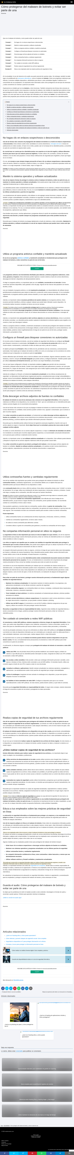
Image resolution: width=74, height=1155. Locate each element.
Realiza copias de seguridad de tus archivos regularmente (22, 123)
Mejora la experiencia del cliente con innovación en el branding (57, 991)
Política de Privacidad (36, 1136)
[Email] (30, 988)
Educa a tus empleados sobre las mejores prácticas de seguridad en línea (26, 125)
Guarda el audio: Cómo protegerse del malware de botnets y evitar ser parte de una (28, 127)
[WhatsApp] (19, 988)
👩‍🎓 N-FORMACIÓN (8, 2)
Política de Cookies (36, 1137)
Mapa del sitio (4, 1145)
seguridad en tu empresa (38, 865)
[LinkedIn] (22, 988)
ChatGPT (37, 268)
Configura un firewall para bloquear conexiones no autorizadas (23, 111)
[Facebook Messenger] (7, 988)
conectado (19, 1051)
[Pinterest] (15, 988)
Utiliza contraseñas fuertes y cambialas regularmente (20, 116)
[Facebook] (3, 988)
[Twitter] (11, 988)
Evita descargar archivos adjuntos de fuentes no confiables (22, 114)
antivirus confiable (23, 258)
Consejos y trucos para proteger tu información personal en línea (24, 944)
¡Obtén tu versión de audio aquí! (12, 897)
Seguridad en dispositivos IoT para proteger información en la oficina (26, 941)
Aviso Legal (36, 1134)
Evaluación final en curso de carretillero (11, 991)
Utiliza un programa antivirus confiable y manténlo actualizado (23, 109)
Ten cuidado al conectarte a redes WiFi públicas (19, 121)
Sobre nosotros (4, 1140)
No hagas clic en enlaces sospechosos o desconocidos (21, 105)
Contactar (3, 1142)
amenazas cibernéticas (24, 78)
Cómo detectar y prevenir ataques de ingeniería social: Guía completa (26, 938)
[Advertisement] (37, 24)
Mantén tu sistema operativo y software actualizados (20, 107)
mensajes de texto (56, 144)
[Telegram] (26, 988)
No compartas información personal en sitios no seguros (21, 118)
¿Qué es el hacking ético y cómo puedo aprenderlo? (21, 935)
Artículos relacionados (12, 130)
